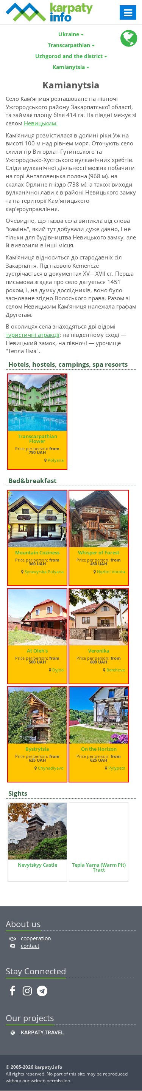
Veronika (98, 650)
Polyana (56, 460)
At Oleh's (37, 650)
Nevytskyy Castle (37, 864)
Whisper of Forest (98, 552)
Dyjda (58, 670)
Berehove (115, 670)
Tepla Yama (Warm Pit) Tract (99, 867)
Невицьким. (41, 123)
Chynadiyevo (51, 768)
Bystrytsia (37, 748)
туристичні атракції (32, 334)
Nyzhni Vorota (111, 571)
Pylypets (116, 768)
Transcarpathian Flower (37, 438)
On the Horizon (99, 748)
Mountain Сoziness (37, 552)
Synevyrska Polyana (44, 571)
